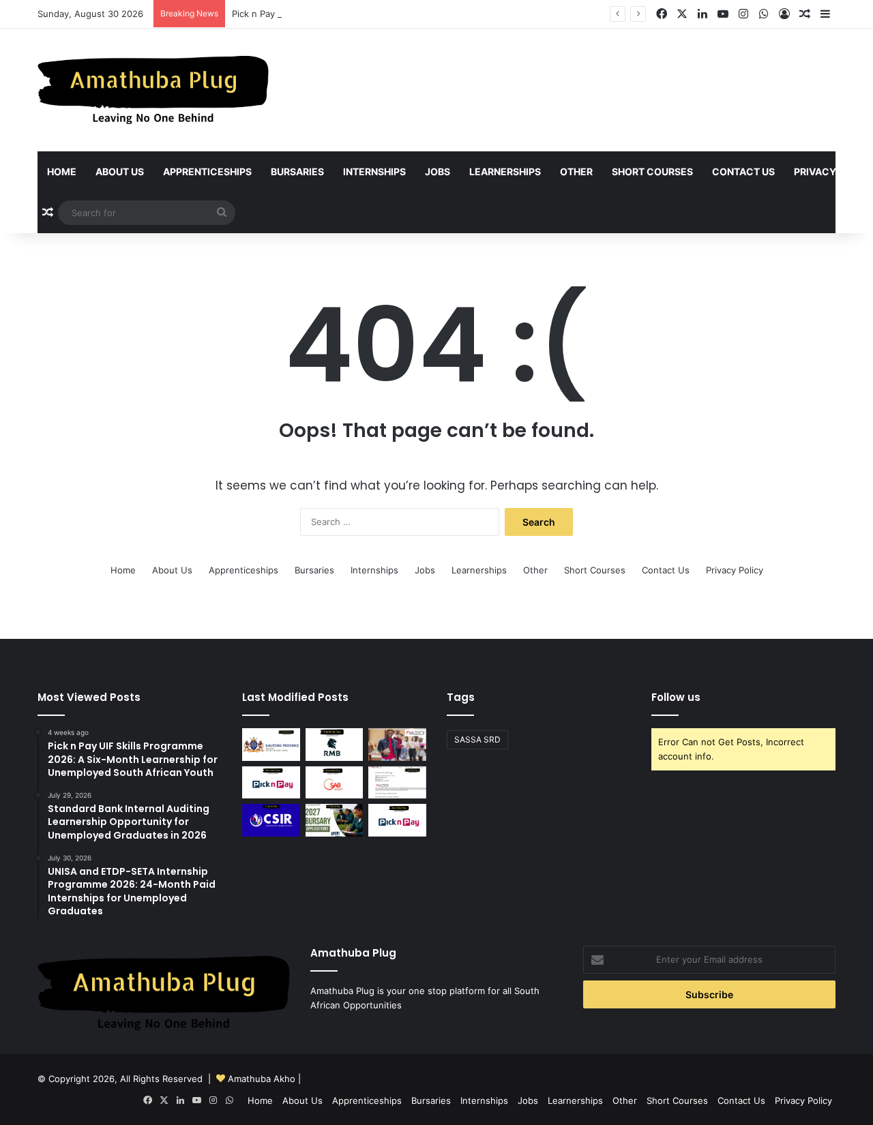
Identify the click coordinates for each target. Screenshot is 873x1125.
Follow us (675, 697)
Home (61, 171)
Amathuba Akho (261, 1078)
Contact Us (743, 171)
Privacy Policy (734, 570)
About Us (119, 171)
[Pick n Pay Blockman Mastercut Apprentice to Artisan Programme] (271, 782)
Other (576, 171)
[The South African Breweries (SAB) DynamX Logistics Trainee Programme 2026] (335, 782)
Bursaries (297, 171)
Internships (374, 171)
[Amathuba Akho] (153, 90)
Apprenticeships (207, 171)
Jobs (437, 171)
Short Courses (652, 171)
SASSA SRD (477, 739)
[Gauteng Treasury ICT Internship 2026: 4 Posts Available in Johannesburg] (271, 744)
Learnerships (505, 171)
